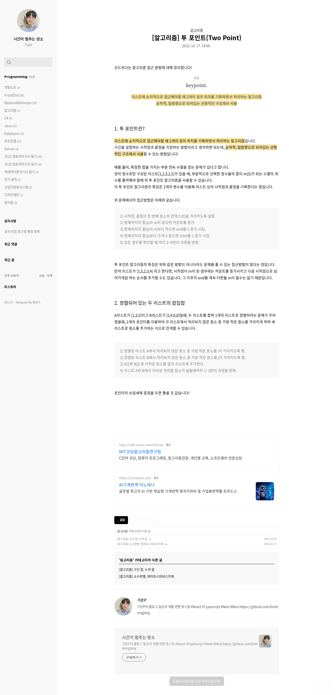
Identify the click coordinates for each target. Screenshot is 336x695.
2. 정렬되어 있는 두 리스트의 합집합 (149, 302)
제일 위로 (329, 688)
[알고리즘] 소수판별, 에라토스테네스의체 (140, 544)
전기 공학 (12, 179)
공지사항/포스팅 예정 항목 (22, 231)
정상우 (36, 302)
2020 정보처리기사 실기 (23, 164)
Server (11, 148)
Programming (19, 76)
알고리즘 (12, 110)
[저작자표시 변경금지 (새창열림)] (161, 520)
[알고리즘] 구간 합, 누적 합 (132, 539)
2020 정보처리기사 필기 (23, 156)
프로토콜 (12, 141)
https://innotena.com (135, 478)
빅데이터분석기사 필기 (21, 172)
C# (8, 118)
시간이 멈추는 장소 (28, 39)
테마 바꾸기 (318, 688)
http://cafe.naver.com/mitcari (141, 445)
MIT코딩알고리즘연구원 (140, 451)
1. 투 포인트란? (129, 128)
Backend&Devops (20, 102)
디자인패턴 (13, 194)
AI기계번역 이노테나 (137, 485)
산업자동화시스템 (18, 187)
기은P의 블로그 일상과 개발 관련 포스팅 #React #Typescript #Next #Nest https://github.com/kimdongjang (189, 645)
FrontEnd (14, 95)
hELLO (8, 302)
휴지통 (10, 202)
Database (14, 133)
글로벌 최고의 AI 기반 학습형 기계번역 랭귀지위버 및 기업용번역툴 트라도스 (178, 490)
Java (10, 125)
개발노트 (12, 87)
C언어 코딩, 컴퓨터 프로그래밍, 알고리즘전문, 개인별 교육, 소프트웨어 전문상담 (180, 457)
